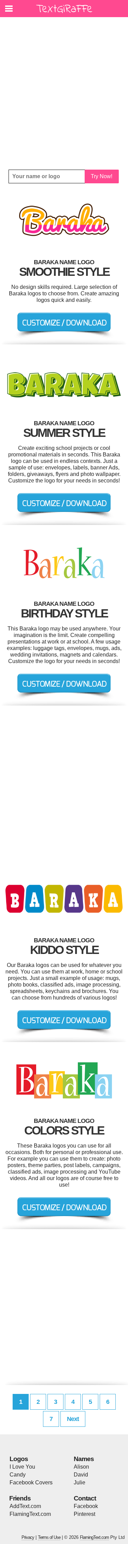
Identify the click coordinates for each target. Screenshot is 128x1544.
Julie (79, 1482)
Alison (81, 1467)
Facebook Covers (31, 1482)
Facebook (86, 1506)
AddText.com (25, 1506)
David (81, 1475)
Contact (85, 1498)
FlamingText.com (30, 1514)
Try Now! (101, 176)
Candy (18, 1475)
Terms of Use (49, 1537)
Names (84, 1458)
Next (73, 1419)
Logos (19, 1458)
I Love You (22, 1467)
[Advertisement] (64, 93)
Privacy (28, 1537)
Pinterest (84, 1514)
